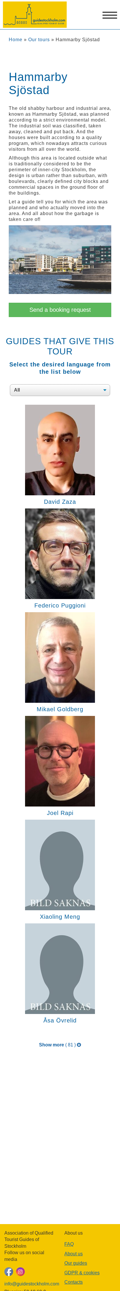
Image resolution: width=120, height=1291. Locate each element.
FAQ (69, 1244)
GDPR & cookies (82, 1272)
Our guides (75, 1263)
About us (73, 1253)
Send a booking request (60, 310)
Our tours (39, 39)
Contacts (73, 1282)
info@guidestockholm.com (30, 1283)
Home (15, 39)
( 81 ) (58, 1044)
